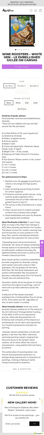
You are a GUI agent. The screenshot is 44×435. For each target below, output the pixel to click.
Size (22, 81)
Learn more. (30, 410)
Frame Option (22, 98)
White (18, 103)
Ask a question (22, 369)
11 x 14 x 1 (21, 86)
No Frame (22, 109)
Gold (35, 103)
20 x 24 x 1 (22, 92)
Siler (27, 103)
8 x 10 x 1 (9, 86)
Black (9, 103)
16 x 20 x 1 (34, 86)
